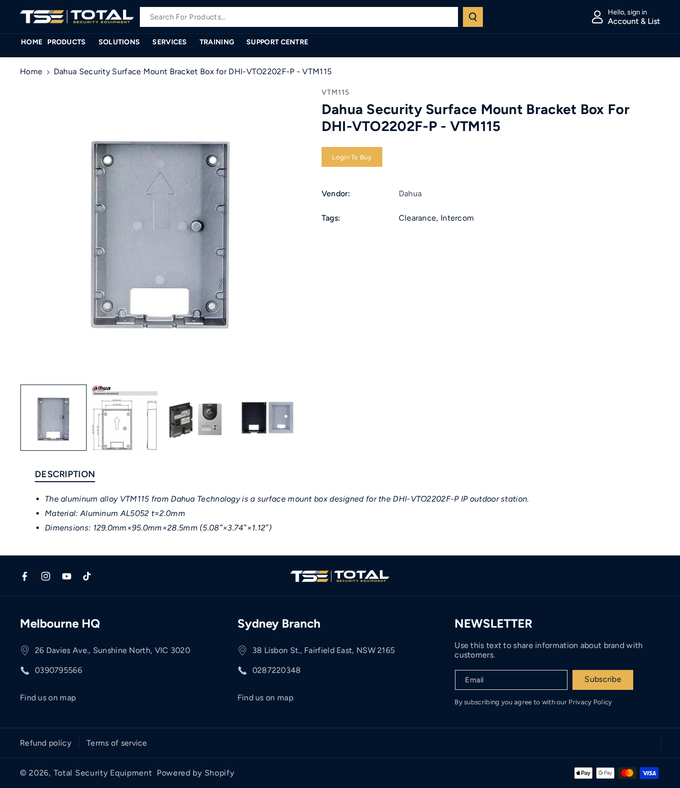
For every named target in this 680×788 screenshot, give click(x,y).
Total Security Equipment (103, 773)
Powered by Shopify (195, 773)
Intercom (457, 218)
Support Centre (277, 42)
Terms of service (117, 743)
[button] (70, 42)
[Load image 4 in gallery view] (267, 418)
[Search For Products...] (473, 17)
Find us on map (48, 697)
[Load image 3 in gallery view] (196, 418)
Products (66, 42)
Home (31, 71)
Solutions (119, 42)
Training (217, 42)
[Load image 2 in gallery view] (125, 418)
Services (169, 42)
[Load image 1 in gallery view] (53, 418)
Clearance (418, 218)
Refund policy (45, 743)
